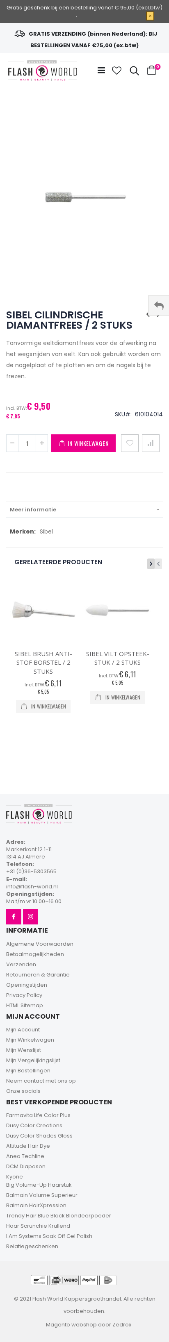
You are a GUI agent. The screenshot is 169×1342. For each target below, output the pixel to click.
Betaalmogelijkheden (35, 954)
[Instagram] (30, 916)
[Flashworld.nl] (42, 70)
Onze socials (23, 1091)
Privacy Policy (24, 995)
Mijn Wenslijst (23, 1050)
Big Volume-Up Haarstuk (39, 1185)
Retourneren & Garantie (38, 975)
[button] (116, 70)
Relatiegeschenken (32, 1246)
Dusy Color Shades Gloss (39, 1136)
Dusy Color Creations (34, 1125)
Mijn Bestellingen (28, 1070)
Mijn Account (23, 1029)
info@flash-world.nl (32, 886)
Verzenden (21, 964)
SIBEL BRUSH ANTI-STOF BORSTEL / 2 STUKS (43, 662)
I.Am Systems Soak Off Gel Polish (49, 1236)
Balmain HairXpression (36, 1205)
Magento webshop (71, 1324)
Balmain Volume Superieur (42, 1195)
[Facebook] (13, 916)
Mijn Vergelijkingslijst (33, 1060)
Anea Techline (25, 1156)
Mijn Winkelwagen (30, 1040)
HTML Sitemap (24, 1005)
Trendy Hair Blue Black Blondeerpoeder (58, 1215)
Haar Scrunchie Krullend (38, 1226)
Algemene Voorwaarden (39, 944)
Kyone (14, 1177)
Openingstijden (26, 985)
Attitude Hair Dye (28, 1146)
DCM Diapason (26, 1166)
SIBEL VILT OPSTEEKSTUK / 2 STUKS (117, 658)
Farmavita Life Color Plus (38, 1115)
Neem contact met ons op (41, 1081)
